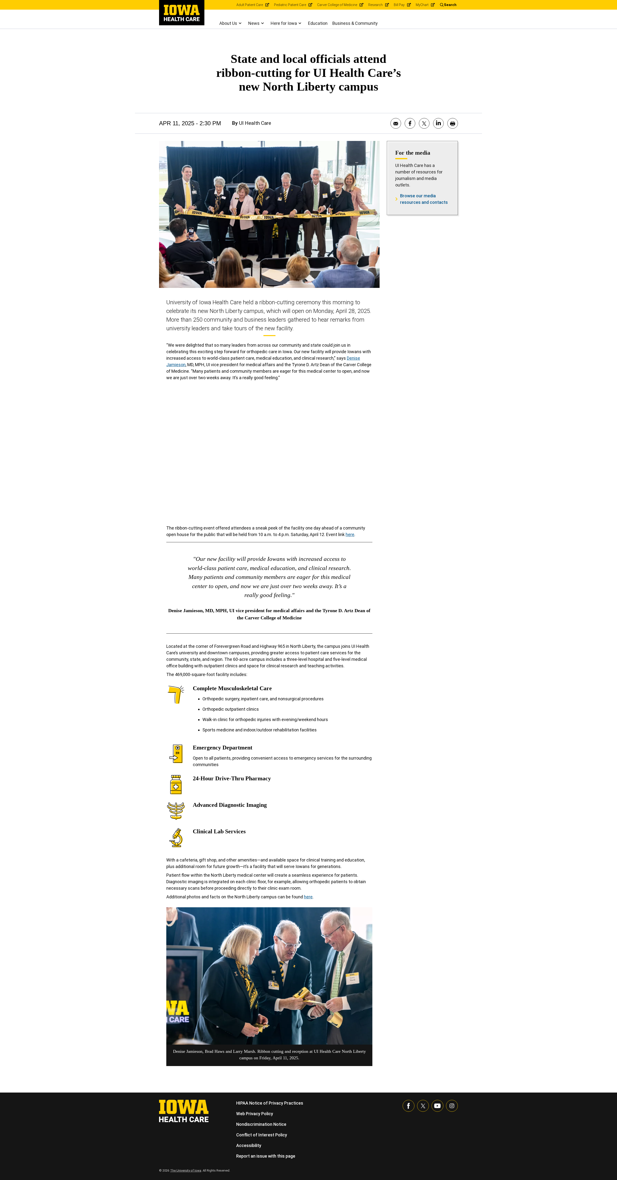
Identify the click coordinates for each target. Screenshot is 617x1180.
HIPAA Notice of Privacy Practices (269, 1103)
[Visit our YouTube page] (437, 1106)
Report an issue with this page (265, 1156)
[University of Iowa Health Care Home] (183, 1110)
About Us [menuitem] (228, 23)
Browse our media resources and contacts (424, 199)
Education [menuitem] (318, 23)
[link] (182, 13)
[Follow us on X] (423, 1106)
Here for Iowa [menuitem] (284, 23)
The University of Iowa (185, 1170)
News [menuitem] (254, 23)
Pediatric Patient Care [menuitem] (290, 5)
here (350, 534)
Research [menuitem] (375, 5)
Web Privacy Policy (254, 1113)
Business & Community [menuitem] (355, 23)
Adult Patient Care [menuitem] (249, 5)
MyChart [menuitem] (422, 5)
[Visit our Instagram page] (452, 1106)
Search (450, 5)
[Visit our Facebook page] (408, 1106)
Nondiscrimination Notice (261, 1124)
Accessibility (248, 1145)
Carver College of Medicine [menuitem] (337, 5)
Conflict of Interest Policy (261, 1134)
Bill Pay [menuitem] (399, 5)
